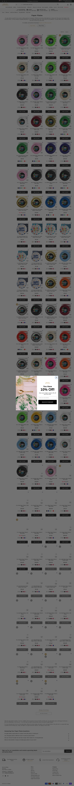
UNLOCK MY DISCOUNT (47, 402)
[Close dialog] (56, 377)
